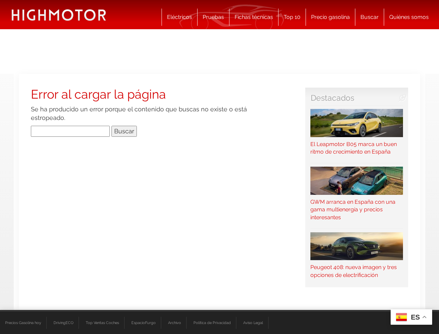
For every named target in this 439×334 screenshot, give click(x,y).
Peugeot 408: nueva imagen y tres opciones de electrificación (353, 271)
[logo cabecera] (59, 14)
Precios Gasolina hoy (23, 323)
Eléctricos (179, 17)
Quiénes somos (409, 17)
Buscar (369, 17)
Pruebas (213, 17)
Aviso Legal (253, 323)
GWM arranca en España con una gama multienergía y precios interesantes (352, 210)
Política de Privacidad (212, 323)
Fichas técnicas (254, 17)
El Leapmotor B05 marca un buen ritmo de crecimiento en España (353, 148)
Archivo (174, 323)
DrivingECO (63, 323)
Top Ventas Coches (102, 323)
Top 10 (292, 17)
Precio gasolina (330, 17)
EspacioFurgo (143, 323)
